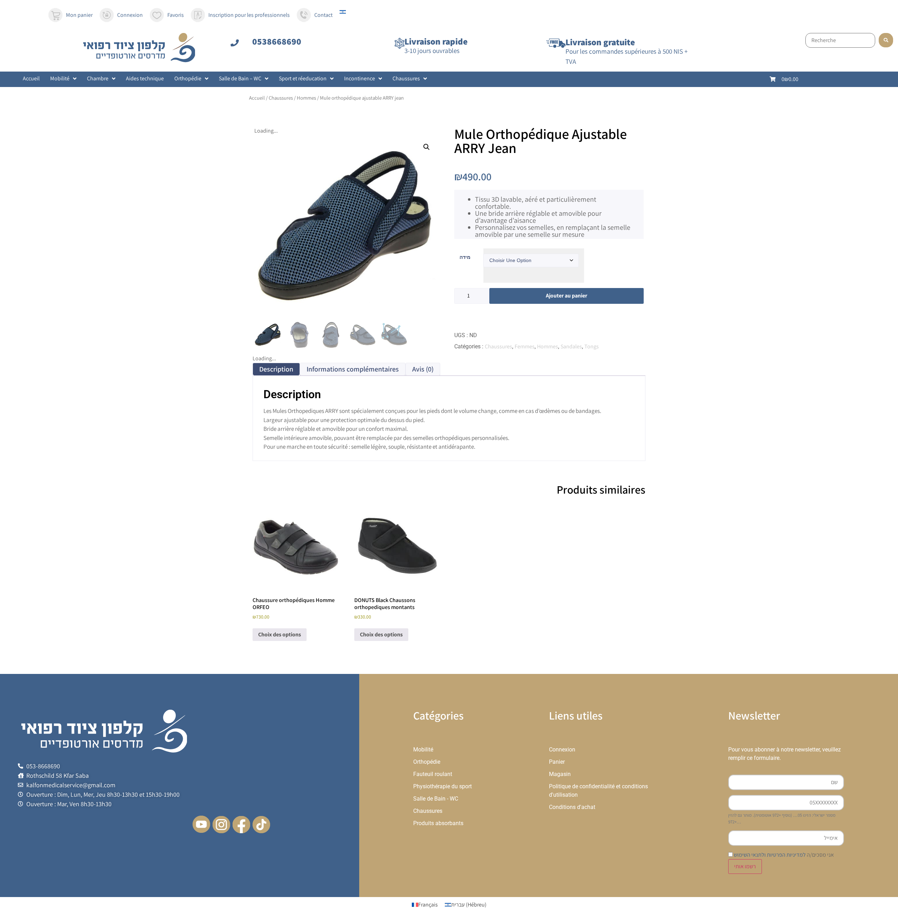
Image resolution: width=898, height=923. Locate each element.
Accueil (257, 97)
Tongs (591, 346)
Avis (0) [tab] (423, 369)
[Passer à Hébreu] (343, 12)
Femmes (525, 346)
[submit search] (886, 40)
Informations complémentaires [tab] (353, 369)
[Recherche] (840, 40)
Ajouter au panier (566, 295)
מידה (465, 257)
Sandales (571, 346)
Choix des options (279, 634)
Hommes (306, 97)
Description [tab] (276, 369)
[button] (426, 147)
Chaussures (281, 97)
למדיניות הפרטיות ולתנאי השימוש (770, 854)
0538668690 (276, 41)
